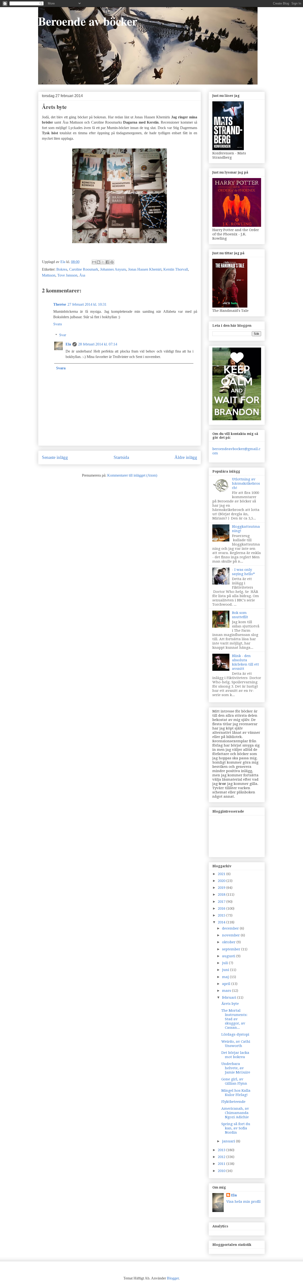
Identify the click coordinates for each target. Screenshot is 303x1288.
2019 (222, 888)
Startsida (121, 457)
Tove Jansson (67, 275)
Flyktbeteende (233, 1102)
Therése (59, 304)
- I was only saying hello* (243, 572)
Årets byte (230, 1004)
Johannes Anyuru (113, 269)
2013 (222, 1150)
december (231, 928)
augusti (229, 956)
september (231, 949)
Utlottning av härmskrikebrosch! (246, 483)
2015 (222, 915)
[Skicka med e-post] (94, 262)
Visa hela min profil (243, 1201)
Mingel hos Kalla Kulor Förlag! (235, 1092)
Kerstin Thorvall (175, 269)
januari (229, 1141)
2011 (222, 1164)
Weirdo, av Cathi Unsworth (235, 1043)
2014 (222, 922)
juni (226, 970)
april (226, 984)
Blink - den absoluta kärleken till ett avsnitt (245, 662)
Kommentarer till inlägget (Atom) (132, 475)
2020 (222, 881)
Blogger (173, 1278)
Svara (57, 324)
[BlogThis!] (98, 262)
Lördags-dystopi (235, 1034)
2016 (222, 908)
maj (226, 977)
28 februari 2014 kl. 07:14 (97, 344)
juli (225, 963)
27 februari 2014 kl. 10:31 (87, 304)
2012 (222, 1157)
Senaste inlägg (55, 457)
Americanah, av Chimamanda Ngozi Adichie (235, 1112)
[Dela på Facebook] (107, 262)
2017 (222, 901)
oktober (229, 942)
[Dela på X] (103, 262)
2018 (222, 894)
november (231, 935)
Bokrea (61, 269)
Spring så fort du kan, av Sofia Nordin (235, 1128)
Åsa (82, 275)
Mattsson (48, 275)
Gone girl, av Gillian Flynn (234, 1081)
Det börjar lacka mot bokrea (235, 1055)
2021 (222, 874)
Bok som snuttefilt (240, 615)
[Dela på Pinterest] (112, 262)
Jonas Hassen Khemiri (144, 269)
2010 (222, 1171)
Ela (68, 344)
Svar (62, 335)
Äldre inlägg (185, 457)
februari (229, 997)
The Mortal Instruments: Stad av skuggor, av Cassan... (234, 1019)
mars (227, 990)
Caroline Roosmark (83, 269)
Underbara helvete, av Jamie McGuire (235, 1068)
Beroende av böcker (87, 21)
